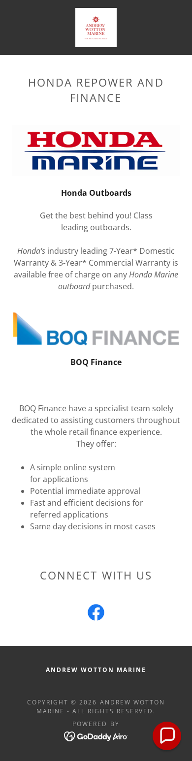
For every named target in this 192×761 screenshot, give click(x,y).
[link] (96, 27)
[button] (167, 736)
